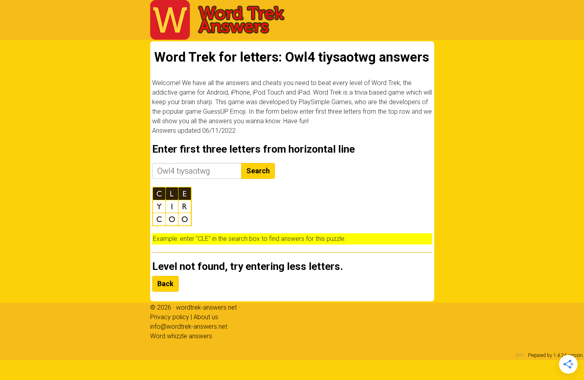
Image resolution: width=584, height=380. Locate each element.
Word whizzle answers (181, 336)
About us (205, 317)
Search (258, 171)
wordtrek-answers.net (206, 307)
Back (165, 283)
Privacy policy (169, 317)
